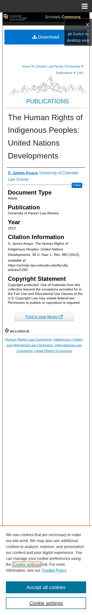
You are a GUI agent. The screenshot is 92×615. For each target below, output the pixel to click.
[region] (46, 570)
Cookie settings (26, 564)
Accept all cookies (46, 587)
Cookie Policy (54, 570)
